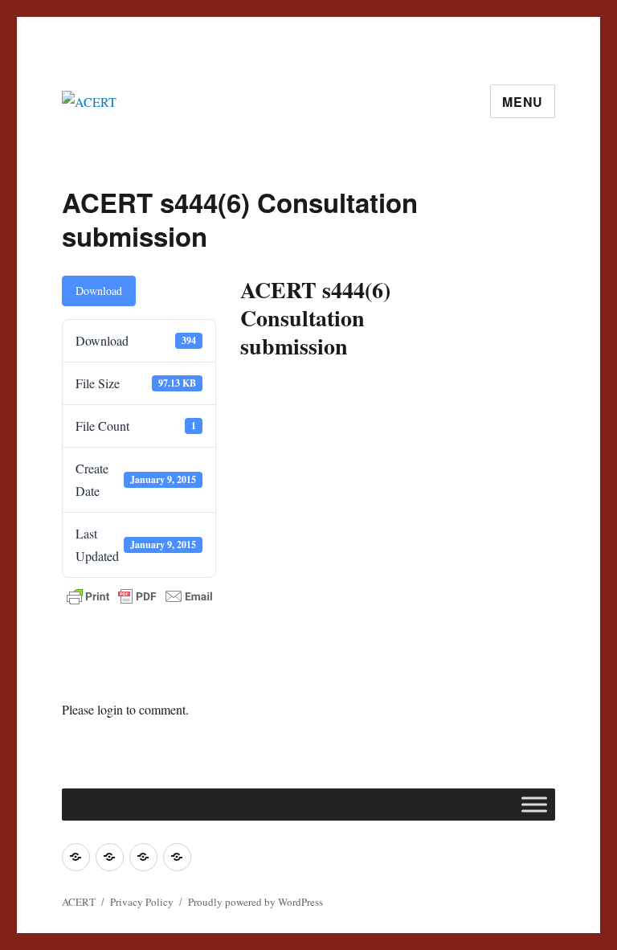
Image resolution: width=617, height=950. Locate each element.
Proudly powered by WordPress (255, 902)
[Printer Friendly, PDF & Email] (140, 596)
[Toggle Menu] (534, 804)
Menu (522, 101)
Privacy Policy (142, 902)
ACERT (79, 902)
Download (99, 290)
